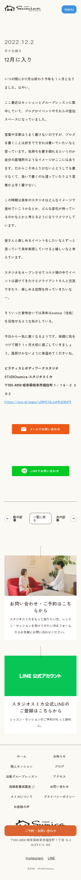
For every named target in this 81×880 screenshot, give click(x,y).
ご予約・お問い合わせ (40, 830)
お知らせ (59, 756)
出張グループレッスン (21, 776)
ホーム (21, 756)
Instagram (34, 858)
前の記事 (17, 518)
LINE (51, 858)
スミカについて (22, 796)
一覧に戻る (39, 518)
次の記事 (60, 518)
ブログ (59, 766)
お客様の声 (21, 806)
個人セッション (22, 766)
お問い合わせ (59, 786)
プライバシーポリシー (59, 796)
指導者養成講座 (20, 786)
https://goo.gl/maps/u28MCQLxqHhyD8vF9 (37, 401)
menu (69, 9)
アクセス (59, 776)
